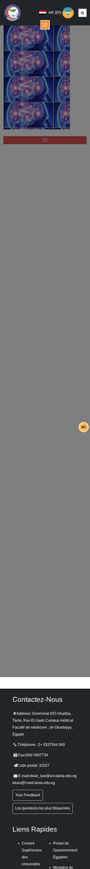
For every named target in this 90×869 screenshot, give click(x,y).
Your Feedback (27, 795)
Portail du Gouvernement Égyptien (65, 850)
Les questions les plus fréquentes (42, 808)
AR (51, 13)
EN (58, 13)
